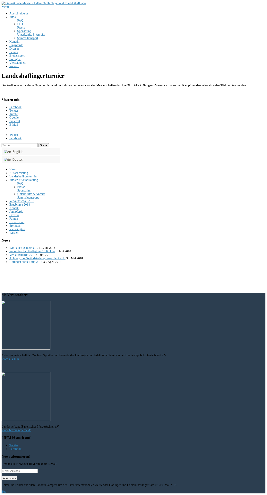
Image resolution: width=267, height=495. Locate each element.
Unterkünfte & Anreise (31, 34)
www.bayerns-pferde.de (16, 430)
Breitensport (16, 55)
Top (4, 491)
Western (14, 66)
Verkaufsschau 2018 (21, 201)
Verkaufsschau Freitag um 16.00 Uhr (32, 251)
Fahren (13, 52)
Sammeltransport (27, 38)
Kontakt (14, 41)
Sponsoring (24, 31)
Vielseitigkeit (17, 62)
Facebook (15, 138)
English (17, 151)
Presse (21, 27)
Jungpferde (16, 45)
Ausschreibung (18, 13)
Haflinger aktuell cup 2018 (25, 261)
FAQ (20, 20)
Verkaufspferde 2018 (22, 254)
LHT (20, 24)
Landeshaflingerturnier (23, 176)
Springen (15, 59)
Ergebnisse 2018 (19, 204)
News (13, 169)
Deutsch (17, 159)
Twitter (13, 134)
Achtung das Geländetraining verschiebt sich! (37, 258)
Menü (5, 6)
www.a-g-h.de (10, 358)
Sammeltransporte (28, 197)
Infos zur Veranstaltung (23, 180)
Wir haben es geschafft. (23, 247)
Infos (12, 17)
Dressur (14, 48)
